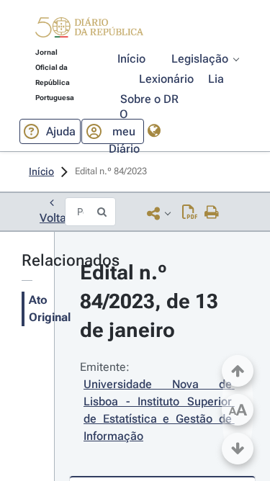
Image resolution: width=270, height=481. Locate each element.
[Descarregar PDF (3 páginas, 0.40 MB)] (189, 213)
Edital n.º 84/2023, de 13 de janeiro (151, 301)
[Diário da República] (89, 30)
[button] (89, 29)
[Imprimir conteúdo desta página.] (212, 213)
